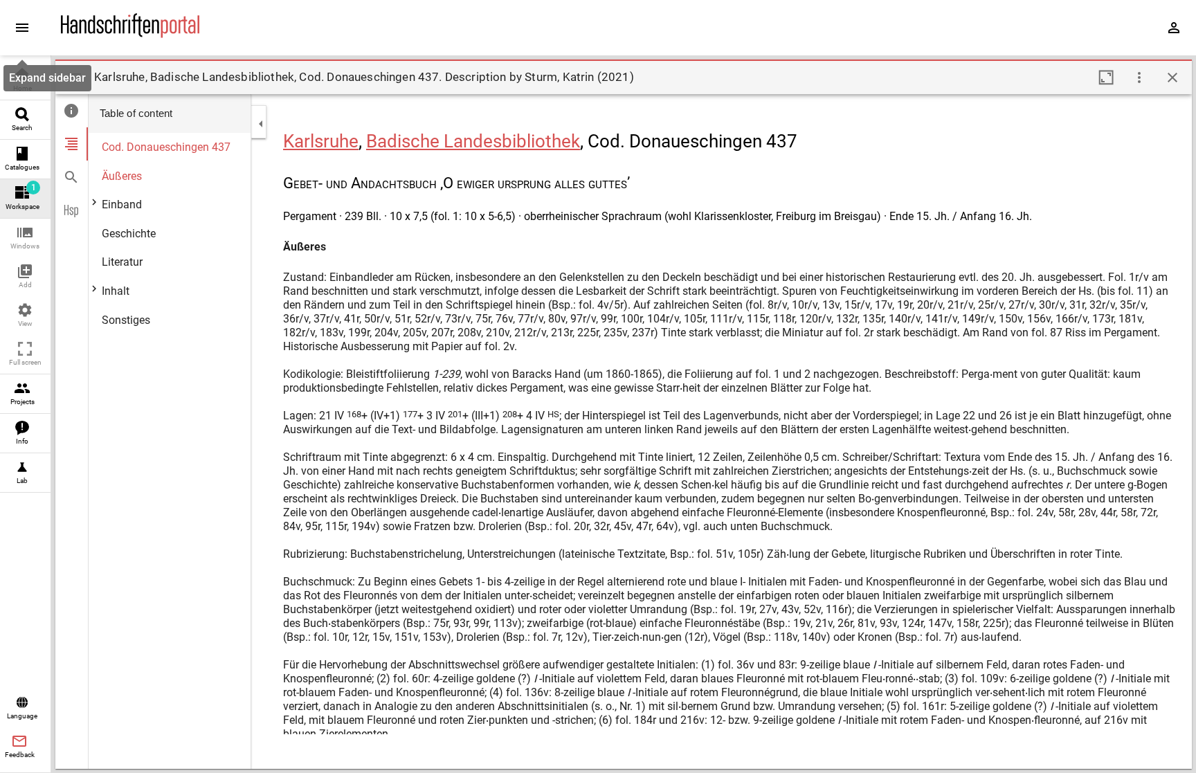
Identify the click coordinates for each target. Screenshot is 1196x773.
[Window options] (1139, 77)
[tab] (71, 110)
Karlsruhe (321, 141)
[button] (25, 238)
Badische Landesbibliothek (473, 141)
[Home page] (130, 34)
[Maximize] (1106, 77)
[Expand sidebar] (22, 27)
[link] (25, 80)
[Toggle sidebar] (74, 77)
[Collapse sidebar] (261, 124)
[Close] (1172, 77)
